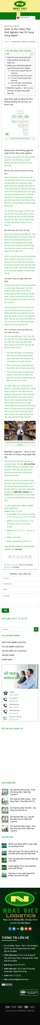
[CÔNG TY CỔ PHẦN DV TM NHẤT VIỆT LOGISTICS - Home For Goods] (20, 6)
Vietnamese (24, 18)
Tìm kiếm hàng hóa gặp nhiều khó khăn (21, 79)
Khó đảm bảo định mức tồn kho (21, 75)
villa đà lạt (34, 998)
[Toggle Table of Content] (30, 54)
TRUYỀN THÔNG (8, 655)
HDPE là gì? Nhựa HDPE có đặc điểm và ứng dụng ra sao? (22, 845)
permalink (16, 567)
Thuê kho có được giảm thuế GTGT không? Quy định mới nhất (21, 874)
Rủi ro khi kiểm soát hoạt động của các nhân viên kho (21, 84)
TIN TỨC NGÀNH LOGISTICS (13, 647)
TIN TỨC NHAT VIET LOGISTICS (14, 651)
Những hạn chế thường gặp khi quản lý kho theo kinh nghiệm (19, 67)
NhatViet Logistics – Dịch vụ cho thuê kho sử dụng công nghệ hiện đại (20, 90)
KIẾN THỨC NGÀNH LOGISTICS (14, 642)
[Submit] (36, 629)
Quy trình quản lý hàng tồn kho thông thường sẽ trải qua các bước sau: (19, 60)
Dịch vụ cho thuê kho (12, 26)
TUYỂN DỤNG (7, 660)
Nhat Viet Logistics (28, 41)
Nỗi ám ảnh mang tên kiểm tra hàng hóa (21, 72)
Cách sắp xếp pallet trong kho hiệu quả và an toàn (23, 860)
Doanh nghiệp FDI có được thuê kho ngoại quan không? (22, 867)
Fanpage (18, 549)
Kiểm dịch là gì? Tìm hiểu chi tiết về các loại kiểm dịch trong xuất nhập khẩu (23, 852)
